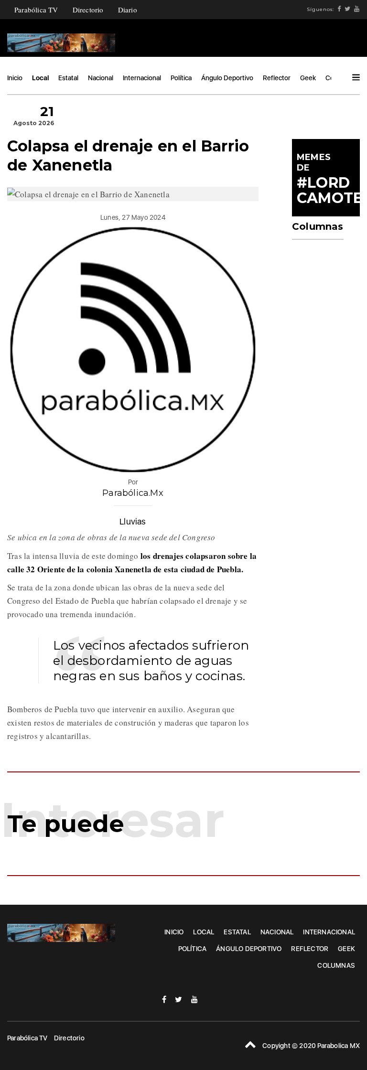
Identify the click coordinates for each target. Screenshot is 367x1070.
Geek (308, 78)
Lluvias (132, 521)
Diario (127, 9)
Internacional (142, 78)
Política (181, 78)
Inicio (14, 78)
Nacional (100, 78)
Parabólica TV (36, 9)
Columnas (336, 965)
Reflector (277, 78)
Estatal (68, 78)
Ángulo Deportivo (227, 78)
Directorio (88, 9)
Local (40, 78)
